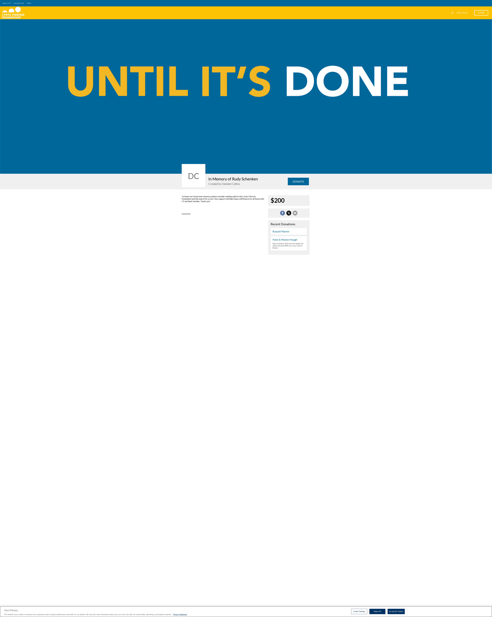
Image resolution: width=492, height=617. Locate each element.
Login (481, 12)
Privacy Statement (180, 614)
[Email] (295, 213)
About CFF (7, 3)
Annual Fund (19, 3)
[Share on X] (288, 213)
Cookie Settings (359, 611)
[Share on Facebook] (282, 213)
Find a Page (462, 13)
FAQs (29, 3)
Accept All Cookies (396, 611)
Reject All (377, 611)
